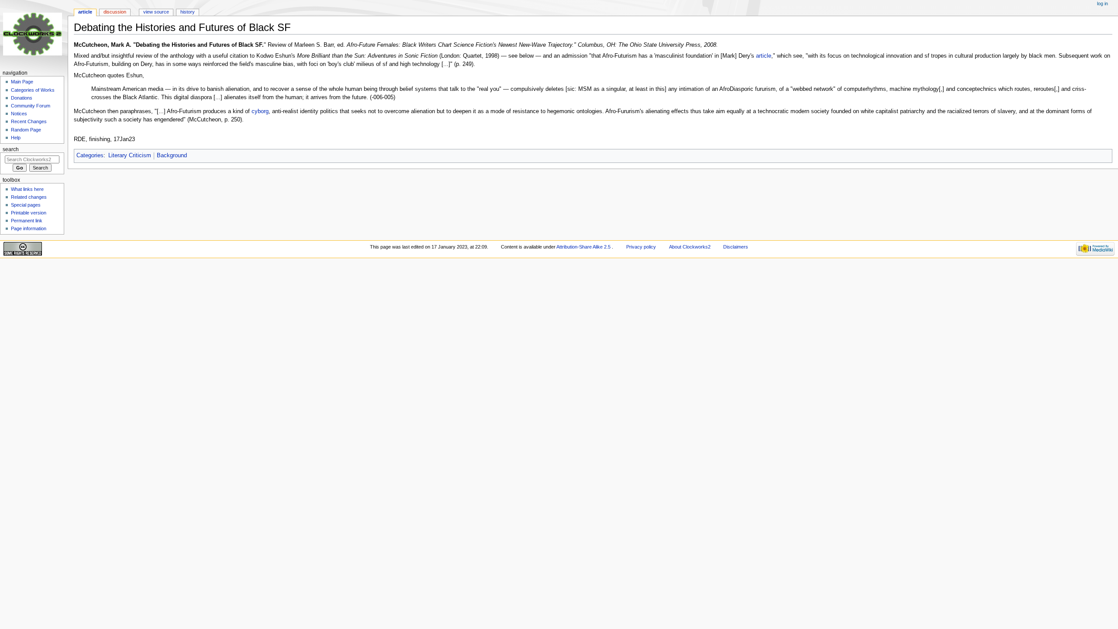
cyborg (260, 111)
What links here (27, 189)
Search (11, 149)
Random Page (26, 129)
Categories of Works (33, 90)
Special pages (26, 204)
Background (172, 155)
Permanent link (26, 220)
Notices (19, 113)
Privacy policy (641, 246)
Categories (90, 155)
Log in (1102, 3)
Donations (21, 97)
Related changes (29, 197)
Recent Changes (29, 121)
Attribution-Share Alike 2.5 (584, 246)
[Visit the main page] (34, 34)
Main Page (22, 81)
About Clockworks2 (690, 246)
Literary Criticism (129, 155)
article (763, 56)
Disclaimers (735, 246)
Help (16, 137)
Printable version (28, 212)
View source (156, 11)
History (187, 11)
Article (85, 11)
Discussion (115, 11)
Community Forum (30, 105)
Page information (28, 228)
